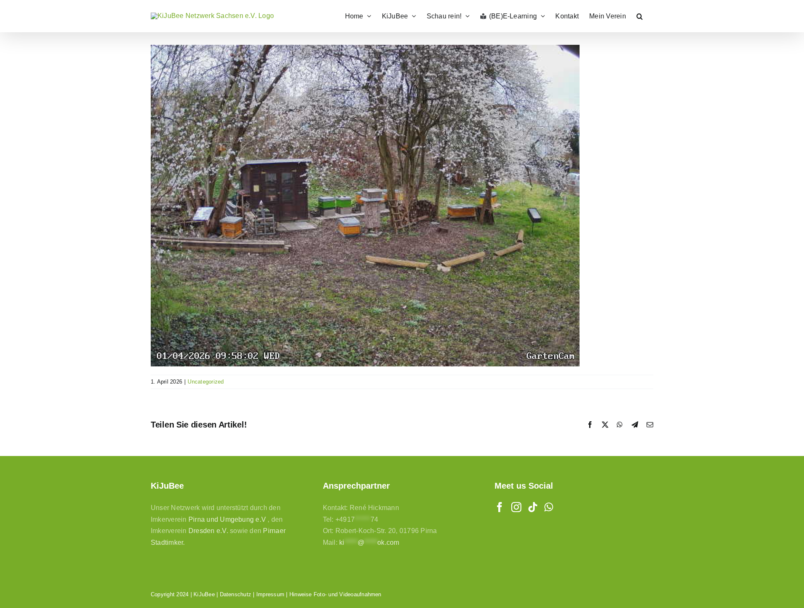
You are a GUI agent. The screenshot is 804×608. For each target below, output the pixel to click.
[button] (639, 16)
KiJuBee (204, 594)
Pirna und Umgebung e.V (227, 519)
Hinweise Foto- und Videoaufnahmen (335, 594)
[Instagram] (516, 507)
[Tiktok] (533, 507)
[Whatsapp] (548, 507)
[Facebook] (500, 507)
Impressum (270, 594)
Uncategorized (206, 382)
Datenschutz (236, 594)
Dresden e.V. (208, 530)
